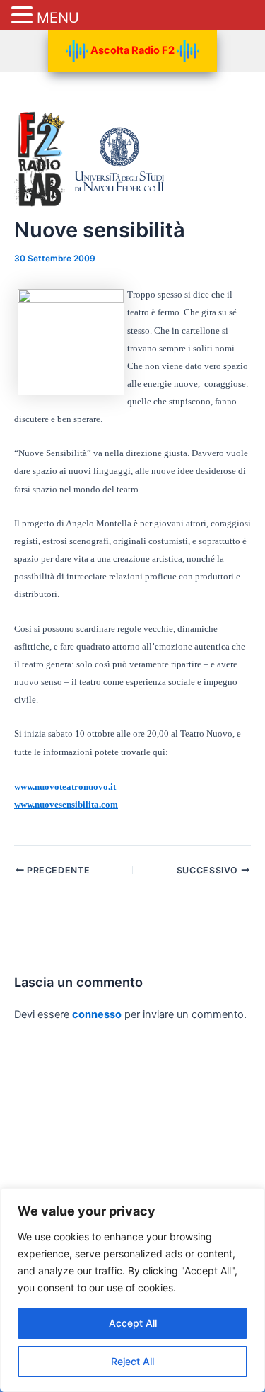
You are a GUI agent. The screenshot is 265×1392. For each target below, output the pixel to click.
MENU (58, 17)
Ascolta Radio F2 (132, 50)
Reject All (132, 1361)
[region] (132, 1290)
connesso (97, 1014)
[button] (24, 16)
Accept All (133, 1323)
